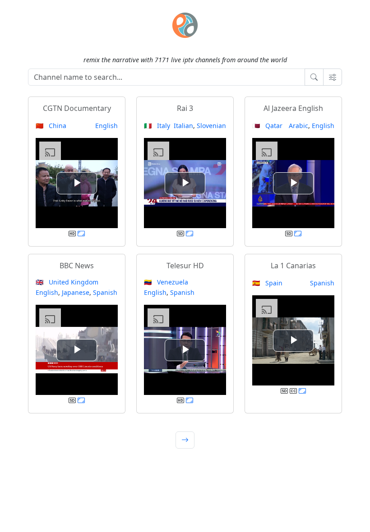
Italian (183, 125)
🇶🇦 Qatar (267, 125)
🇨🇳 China (51, 125)
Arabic (298, 125)
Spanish (105, 292)
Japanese (75, 292)
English (106, 125)
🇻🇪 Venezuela (166, 282)
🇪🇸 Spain (267, 283)
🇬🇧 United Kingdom (67, 282)
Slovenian (211, 125)
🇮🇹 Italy (157, 125)
